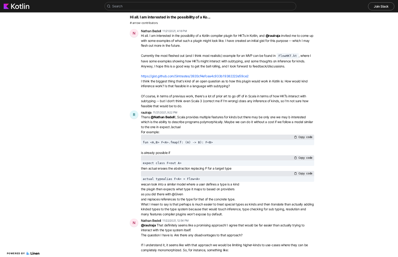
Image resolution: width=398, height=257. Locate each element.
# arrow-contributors (144, 23)
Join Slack (381, 6)
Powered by (16, 253)
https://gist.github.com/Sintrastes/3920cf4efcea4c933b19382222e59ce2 (195, 76)
